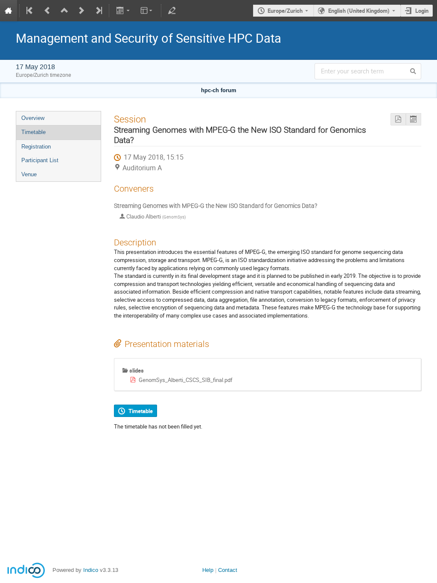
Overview (32, 118)
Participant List (39, 160)
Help (207, 570)
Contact (227, 570)
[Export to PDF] (398, 119)
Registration (36, 146)
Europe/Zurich (285, 11)
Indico (90, 570)
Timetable (33, 132)
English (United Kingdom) (359, 11)
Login (421, 11)
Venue (29, 174)
